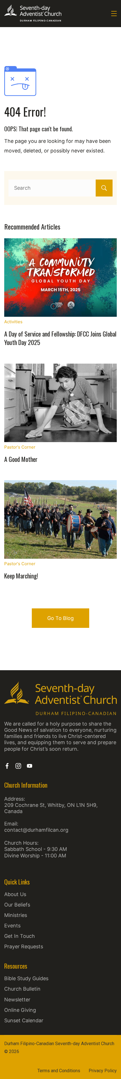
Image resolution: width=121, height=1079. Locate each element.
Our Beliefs (17, 905)
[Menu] (114, 13)
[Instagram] (18, 766)
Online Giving (20, 1010)
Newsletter (17, 999)
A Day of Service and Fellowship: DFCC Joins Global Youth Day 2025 (60, 338)
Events (12, 926)
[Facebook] (7, 766)
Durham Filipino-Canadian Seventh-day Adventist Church (59, 1043)
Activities (13, 321)
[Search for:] (60, 188)
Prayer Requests (23, 946)
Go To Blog (60, 618)
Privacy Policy (103, 1070)
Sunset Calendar (23, 1020)
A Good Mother (20, 459)
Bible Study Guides (26, 978)
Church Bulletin (22, 989)
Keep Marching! (21, 575)
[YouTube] (29, 766)
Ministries (15, 915)
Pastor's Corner (19, 447)
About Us (15, 894)
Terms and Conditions (58, 1070)
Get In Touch (19, 936)
